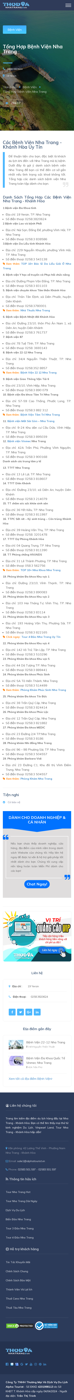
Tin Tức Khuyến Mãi (18, 1262)
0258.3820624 (14, 68)
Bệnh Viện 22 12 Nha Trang (38, 372)
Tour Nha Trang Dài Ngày (21, 1201)
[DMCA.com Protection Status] (20, 1325)
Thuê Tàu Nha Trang (18, 1307)
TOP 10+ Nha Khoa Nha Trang (40, 570)
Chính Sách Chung (17, 1271)
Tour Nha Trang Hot (18, 1192)
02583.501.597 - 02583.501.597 (37, 1169)
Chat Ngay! (37, 884)
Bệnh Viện (15, 29)
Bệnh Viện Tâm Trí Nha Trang (40, 414)
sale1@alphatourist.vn (31, 1161)
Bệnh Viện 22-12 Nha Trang (45, 1042)
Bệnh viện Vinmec (19, 441)
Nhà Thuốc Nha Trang (35, 310)
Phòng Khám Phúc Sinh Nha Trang (43, 690)
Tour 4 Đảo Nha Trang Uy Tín (41, 637)
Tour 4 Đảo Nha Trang (20, 1237)
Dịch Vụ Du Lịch (15, 1210)
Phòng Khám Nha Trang (36, 778)
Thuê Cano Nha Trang (19, 1298)
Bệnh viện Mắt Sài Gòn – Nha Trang (30, 421)
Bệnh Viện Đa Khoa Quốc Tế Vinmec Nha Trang (45, 1060)
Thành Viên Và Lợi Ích (19, 1289)
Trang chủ (10, 87)
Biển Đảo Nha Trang (18, 1219)
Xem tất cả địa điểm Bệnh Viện (30, 1079)
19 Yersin (11, 75)
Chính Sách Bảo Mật (18, 1280)
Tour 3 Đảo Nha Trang (20, 1228)
